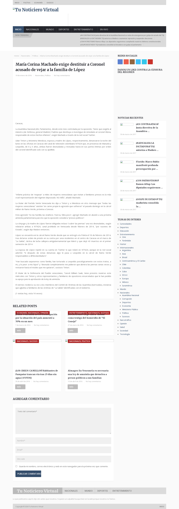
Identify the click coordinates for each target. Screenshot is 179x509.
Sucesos (50, 3)
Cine (124, 237)
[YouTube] (150, 61)
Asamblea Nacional (130, 295)
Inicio (17, 3)
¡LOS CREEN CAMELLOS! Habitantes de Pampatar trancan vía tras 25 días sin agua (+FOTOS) (36, 374)
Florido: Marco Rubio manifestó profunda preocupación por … (147, 165)
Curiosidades (126, 223)
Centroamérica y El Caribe (133, 260)
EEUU (124, 275)
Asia (124, 253)
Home (16, 56)
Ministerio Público (130, 309)
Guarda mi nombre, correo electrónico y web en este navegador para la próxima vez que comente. (63, 466)
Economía (38, 3)
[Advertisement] (118, 19)
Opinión (123, 323)
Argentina (126, 250)
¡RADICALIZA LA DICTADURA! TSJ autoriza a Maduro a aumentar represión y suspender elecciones (116, 38)
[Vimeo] (144, 61)
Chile (124, 264)
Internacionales (127, 247)
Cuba (124, 271)
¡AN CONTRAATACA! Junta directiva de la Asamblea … (147, 127)
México (125, 282)
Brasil (124, 257)
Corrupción (127, 298)
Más (19, 330)
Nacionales (32, 29)
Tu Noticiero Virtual (37, 491)
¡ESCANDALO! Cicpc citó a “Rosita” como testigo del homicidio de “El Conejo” (86, 318)
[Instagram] (132, 61)
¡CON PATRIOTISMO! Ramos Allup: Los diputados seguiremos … (149, 184)
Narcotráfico (125, 320)
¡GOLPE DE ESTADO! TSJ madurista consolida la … (149, 203)
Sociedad (124, 330)
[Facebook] (120, 61)
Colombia (126, 268)
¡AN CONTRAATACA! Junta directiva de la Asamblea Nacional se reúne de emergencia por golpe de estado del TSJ (122, 35)
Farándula (126, 240)
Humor (123, 244)
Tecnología (125, 334)
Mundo (50, 29)
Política (26, 3)
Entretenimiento (83, 29)
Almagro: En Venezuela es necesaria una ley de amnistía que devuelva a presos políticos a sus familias (88, 374)
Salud (122, 327)
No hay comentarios (62, 75)
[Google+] (126, 61)
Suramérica (127, 285)
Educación (124, 230)
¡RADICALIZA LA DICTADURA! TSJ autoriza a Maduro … (147, 146)
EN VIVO (104, 29)
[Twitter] (138, 61)
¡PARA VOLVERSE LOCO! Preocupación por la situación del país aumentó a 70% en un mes (36, 318)
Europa (125, 278)
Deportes (64, 29)
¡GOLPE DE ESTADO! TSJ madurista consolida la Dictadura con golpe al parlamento (111, 45)
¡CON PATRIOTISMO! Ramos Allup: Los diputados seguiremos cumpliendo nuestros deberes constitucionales (120, 41)
